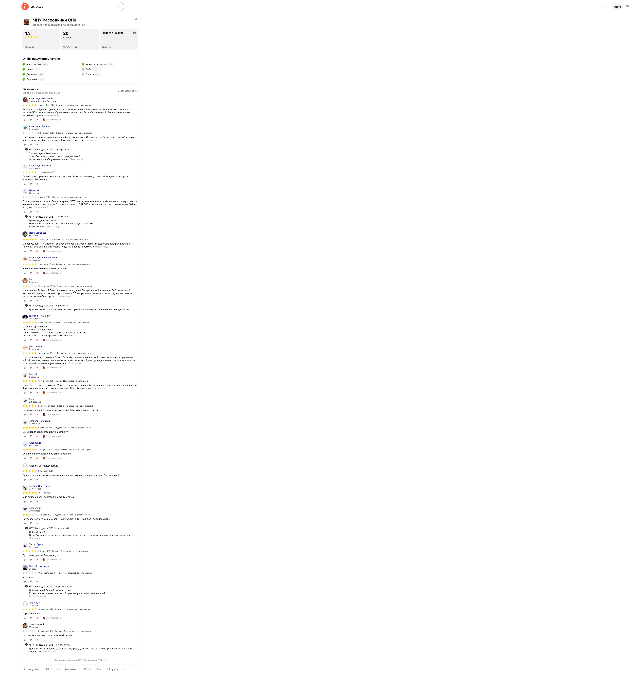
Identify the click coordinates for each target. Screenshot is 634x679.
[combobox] (72, 6)
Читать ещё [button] (52, 115)
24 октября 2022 (46, 105)
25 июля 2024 (45, 239)
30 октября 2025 (46, 133)
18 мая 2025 (44, 492)
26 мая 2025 (44, 551)
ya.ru (115, 669)
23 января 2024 (46, 264)
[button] (128, 90)
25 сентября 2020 (46, 406)
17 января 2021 (45, 381)
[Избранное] (604, 6)
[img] (29, 105)
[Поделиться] (136, 19)
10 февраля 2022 (46, 353)
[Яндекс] (25, 6)
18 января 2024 (45, 609)
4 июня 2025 (44, 197)
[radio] (24, 119)
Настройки (94, 669)
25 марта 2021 (45, 514)
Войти (617, 6)
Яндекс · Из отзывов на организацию (74, 105)
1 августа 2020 (45, 449)
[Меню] (627, 6)
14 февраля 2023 (46, 286)
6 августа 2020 (45, 427)
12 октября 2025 (46, 172)
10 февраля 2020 (46, 573)
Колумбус (33, 669)
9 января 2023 (45, 322)
